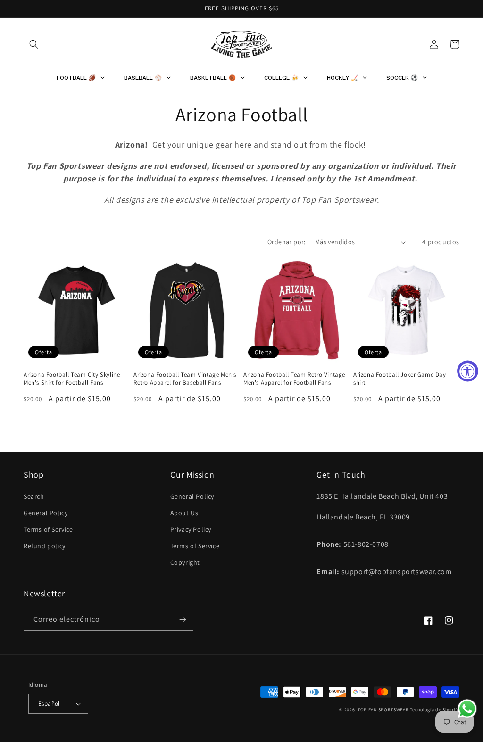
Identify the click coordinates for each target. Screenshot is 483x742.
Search (34, 496)
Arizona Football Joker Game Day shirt (399, 379)
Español (49, 704)
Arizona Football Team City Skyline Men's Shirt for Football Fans (72, 379)
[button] (34, 44)
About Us (184, 513)
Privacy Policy (190, 529)
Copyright (185, 562)
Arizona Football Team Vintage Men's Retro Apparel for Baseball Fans (184, 379)
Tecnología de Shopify (434, 710)
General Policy (45, 513)
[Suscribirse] (182, 620)
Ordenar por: (286, 242)
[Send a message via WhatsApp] (467, 709)
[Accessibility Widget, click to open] (467, 371)
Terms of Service (48, 529)
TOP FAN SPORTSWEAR (383, 710)
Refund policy (45, 546)
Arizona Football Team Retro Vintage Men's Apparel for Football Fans (294, 379)
